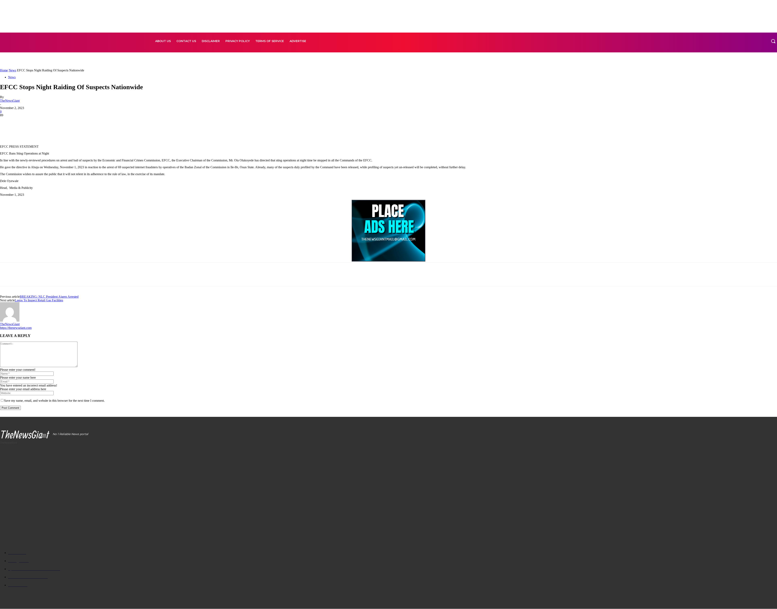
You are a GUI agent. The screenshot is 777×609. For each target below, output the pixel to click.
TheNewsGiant (10, 100)
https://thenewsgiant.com (16, 327)
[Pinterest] (35, 121)
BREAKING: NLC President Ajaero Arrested (49, 296)
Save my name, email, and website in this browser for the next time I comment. (54, 400)
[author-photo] (9, 320)
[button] (773, 41)
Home (4, 70)
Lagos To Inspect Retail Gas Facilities (39, 300)
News (12, 70)
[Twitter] (21, 121)
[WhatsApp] (50, 121)
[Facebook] (6, 121)
